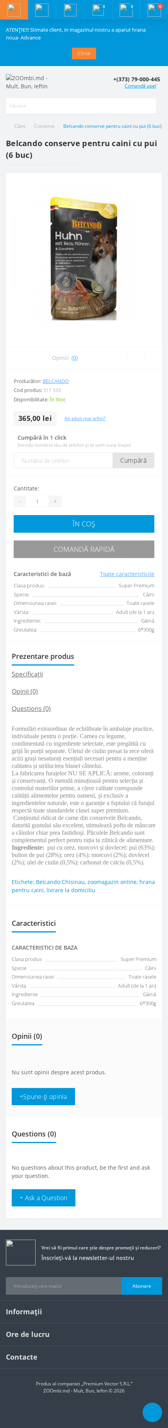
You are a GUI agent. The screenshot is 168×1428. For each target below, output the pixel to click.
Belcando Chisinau (60, 882)
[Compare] (153, 358)
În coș (84, 523)
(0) (74, 357)
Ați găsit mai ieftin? (84, 418)
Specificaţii (27, 674)
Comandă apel (140, 85)
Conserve (44, 126)
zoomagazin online (112, 882)
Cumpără (133, 460)
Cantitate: (26, 488)
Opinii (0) (25, 691)
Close (84, 53)
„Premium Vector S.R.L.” (106, 1383)
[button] (70, 10)
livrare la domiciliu (70, 890)
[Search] (151, 106)
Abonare (141, 1286)
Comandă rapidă (84, 549)
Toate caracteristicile (127, 574)
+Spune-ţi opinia (43, 1096)
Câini (19, 126)
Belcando (56, 381)
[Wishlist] (136, 358)
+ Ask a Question (44, 1198)
